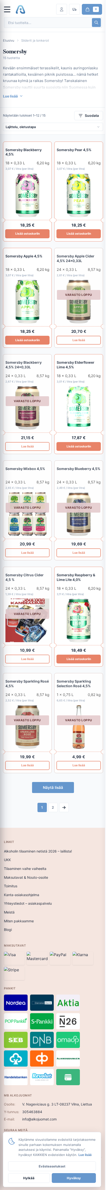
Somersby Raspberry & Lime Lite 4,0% (76, 577)
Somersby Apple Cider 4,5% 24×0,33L (75, 258)
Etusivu (8, 40)
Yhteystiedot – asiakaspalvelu (28, 903)
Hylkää (29, 1178)
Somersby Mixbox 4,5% (25, 469)
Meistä (9, 912)
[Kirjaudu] (61, 9)
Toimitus (10, 886)
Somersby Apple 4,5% (23, 256)
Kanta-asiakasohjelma (21, 895)
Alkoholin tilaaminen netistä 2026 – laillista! (38, 851)
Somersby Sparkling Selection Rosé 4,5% (74, 683)
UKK (7, 860)
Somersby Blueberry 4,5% (78, 469)
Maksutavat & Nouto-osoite (26, 877)
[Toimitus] (74, 9)
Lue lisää (78, 340)
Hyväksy (74, 1178)
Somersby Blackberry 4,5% (23, 152)
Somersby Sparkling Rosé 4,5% (27, 683)
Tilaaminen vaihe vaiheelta (25, 868)
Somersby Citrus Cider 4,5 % (24, 577)
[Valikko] (9, 9)
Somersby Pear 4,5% (74, 150)
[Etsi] (96, 22)
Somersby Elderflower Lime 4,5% (75, 364)
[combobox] (47, 23)
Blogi (8, 929)
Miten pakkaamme (19, 921)
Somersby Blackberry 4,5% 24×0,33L (23, 364)
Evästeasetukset (52, 1166)
